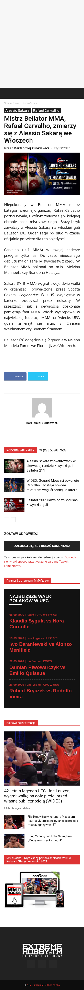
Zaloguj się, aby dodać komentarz (42, 546)
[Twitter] (50, 431)
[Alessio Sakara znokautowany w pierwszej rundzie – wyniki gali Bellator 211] (14, 466)
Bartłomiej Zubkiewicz (32, 148)
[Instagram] (42, 431)
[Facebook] (33, 431)
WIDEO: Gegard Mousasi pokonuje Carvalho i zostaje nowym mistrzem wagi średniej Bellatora (53, 485)
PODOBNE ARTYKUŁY (20, 450)
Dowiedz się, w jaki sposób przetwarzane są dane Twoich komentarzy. (40, 561)
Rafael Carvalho (46, 110)
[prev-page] (6, 519)
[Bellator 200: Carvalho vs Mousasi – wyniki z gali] (14, 505)
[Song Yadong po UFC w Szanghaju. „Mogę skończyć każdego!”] (14, 841)
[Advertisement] (42, 44)
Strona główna (11, 102)
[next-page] (13, 519)
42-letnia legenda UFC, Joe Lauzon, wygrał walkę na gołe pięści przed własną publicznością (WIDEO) (37, 795)
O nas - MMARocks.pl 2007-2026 (43, 985)
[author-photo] (42, 417)
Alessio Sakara (30, 102)
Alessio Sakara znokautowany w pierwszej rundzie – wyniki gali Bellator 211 (51, 465)
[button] (6, 93)
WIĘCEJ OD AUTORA (52, 450)
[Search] (78, 93)
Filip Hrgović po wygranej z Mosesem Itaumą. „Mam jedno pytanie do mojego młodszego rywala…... (53, 820)
